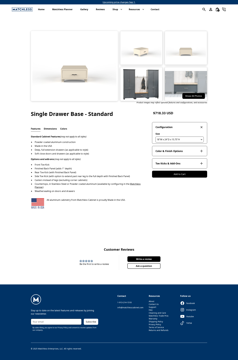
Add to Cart (180, 174)
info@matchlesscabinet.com (130, 307)
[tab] (35, 129)
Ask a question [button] (144, 265)
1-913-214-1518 (124, 302)
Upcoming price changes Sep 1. (119, 2)
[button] (42, 9)
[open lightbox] (74, 66)
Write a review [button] (144, 259)
